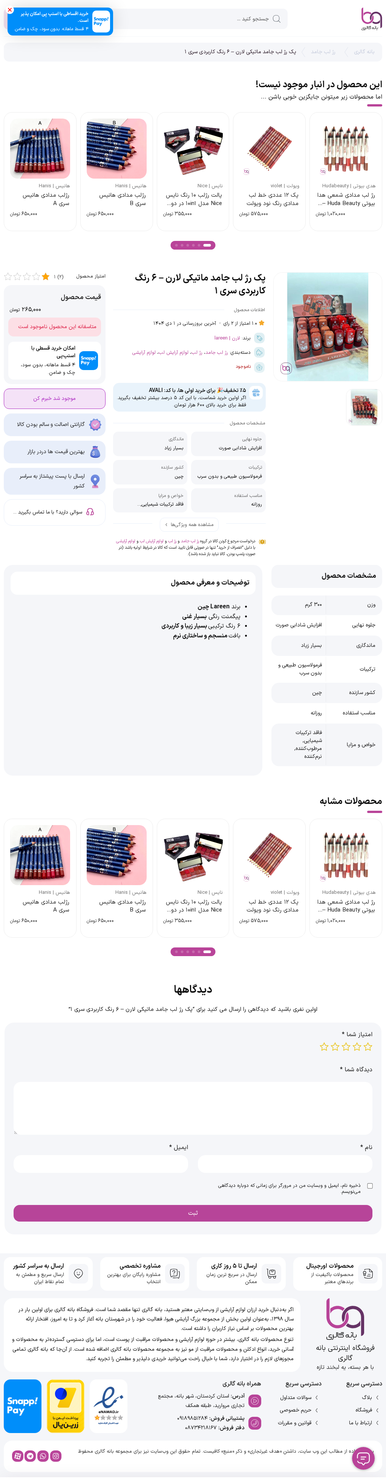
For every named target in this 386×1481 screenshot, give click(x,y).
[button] (207, 245)
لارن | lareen (227, 338)
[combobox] (193, 19)
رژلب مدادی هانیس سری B (122, 199)
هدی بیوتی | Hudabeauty (349, 186)
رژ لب (196, 352)
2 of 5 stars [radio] (356, 1046)
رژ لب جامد (323, 52)
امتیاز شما (357, 1035)
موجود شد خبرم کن (54, 399)
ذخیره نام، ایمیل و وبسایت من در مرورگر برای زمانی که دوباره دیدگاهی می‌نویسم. (289, 1189)
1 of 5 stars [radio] (367, 1046)
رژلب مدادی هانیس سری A (46, 199)
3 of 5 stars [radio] (346, 1046)
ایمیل (178, 1148)
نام (366, 1148)
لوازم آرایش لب (173, 352)
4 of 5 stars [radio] (335, 1046)
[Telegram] (30, 1456)
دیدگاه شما (356, 1069)
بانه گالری (364, 52)
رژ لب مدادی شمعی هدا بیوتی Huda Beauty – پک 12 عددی (346, 203)
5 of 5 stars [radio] (324, 1046)
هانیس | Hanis (131, 186)
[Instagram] (55, 1456)
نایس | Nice (210, 186)
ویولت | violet (285, 186)
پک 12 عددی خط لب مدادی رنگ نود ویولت (273, 199)
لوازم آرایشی (144, 352)
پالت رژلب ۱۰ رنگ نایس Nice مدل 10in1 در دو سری (194, 203)
